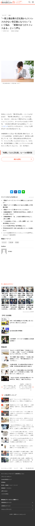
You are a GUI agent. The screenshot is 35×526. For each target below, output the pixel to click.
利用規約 (3, 482)
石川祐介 (17, 31)
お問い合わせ (4, 491)
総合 (10, 15)
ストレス (4, 242)
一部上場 (11, 242)
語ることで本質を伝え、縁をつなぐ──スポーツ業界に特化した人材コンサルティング (10, 387)
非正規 (16, 242)
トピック (5, 126)
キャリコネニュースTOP (6, 468)
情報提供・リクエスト (6, 488)
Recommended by (26, 311)
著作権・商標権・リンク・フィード (9, 485)
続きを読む (17, 159)
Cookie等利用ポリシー (6, 479)
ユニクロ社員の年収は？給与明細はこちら (14, 226)
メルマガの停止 (4, 493)
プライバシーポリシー (6, 476)
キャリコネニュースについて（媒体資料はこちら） (13, 473)
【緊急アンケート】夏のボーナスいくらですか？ (16, 209)
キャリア (4, 15)
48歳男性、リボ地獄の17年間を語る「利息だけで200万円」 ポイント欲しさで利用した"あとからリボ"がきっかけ (25, 387)
